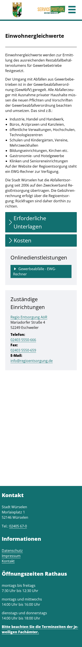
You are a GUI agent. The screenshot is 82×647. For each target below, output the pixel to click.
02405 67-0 (18, 526)
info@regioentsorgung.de (31, 360)
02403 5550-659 (23, 350)
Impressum (11, 555)
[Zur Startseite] (17, 9)
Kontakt (8, 561)
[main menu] (72, 10)
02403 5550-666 (23, 339)
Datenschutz (12, 550)
